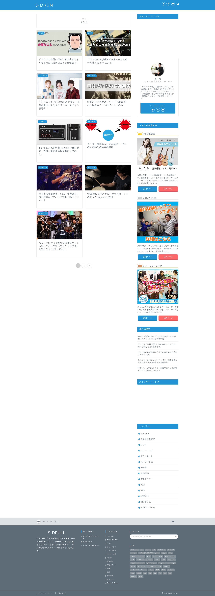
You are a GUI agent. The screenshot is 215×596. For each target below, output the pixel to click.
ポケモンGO (162, 563)
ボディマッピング (151, 563)
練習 (170, 573)
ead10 (154, 549)
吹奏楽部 (145, 473)
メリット (133, 566)
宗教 (150, 573)
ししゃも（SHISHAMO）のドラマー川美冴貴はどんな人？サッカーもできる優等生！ (157, 361)
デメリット (149, 559)
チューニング (147, 450)
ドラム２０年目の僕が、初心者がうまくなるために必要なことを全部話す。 (157, 345)
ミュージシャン (171, 563)
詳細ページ (147, 188)
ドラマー (157, 559)
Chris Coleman (134, 549)
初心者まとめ (87, 542)
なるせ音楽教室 (148, 439)
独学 (165, 573)
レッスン (143, 569)
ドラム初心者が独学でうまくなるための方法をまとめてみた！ (157, 353)
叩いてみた (171, 569)
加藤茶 (163, 569)
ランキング (166, 566)
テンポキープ (140, 559)
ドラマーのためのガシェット (91, 546)
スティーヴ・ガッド (170, 556)
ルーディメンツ (135, 569)
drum (141, 549)
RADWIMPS (171, 549)
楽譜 (143, 484)
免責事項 (60, 593)
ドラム (163, 559)
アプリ (144, 444)
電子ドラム (146, 502)
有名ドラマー (147, 479)
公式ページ (168, 188)
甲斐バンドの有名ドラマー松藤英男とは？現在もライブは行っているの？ (157, 369)
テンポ (132, 559)
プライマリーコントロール (137, 563)
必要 (155, 573)
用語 (143, 490)
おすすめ (164, 553)
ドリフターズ (171, 559)
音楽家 (140, 576)
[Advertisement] (157, 36)
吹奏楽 (132, 573)
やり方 (170, 553)
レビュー (151, 569)
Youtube (145, 433)
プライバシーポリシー (46, 593)
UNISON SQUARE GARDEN (146, 553)
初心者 (144, 467)
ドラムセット (147, 456)
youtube (157, 553)
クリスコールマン (157, 556)
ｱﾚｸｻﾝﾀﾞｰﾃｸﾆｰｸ (148, 507)
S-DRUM (44, 5)
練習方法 (145, 496)
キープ (148, 556)
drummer (148, 549)
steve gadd (133, 553)
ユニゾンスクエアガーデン (154, 566)
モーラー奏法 (147, 462)
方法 (160, 573)
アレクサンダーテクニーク (91, 537)
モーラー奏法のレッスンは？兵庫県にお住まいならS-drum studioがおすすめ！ (157, 337)
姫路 (145, 573)
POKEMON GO (161, 549)
